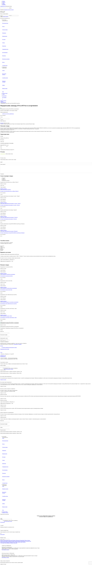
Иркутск (26, 540)
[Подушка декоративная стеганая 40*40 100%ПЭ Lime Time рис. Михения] (9, 231)
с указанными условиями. (17, 344)
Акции (3, 94)
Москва (1, 540)
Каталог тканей (4, 93)
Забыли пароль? (5, 16)
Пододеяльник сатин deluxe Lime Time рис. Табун (8, 317)
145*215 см (4, 113)
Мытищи (12, 541)
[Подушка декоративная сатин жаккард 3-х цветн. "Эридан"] (10, 203)
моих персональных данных (8, 521)
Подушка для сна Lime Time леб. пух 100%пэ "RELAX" (9, 191)
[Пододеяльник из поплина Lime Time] (7, 274)
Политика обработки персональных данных (9, 347)
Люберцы (9, 541)
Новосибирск (23, 541)
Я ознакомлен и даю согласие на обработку (10, 368)
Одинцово (27, 541)
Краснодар (2, 541)
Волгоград (10, 540)
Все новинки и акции (5, 549)
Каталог (1, 345)
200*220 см (12, 113)
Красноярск (6, 541)
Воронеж (14, 540)
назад (3, 438)
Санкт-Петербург (6, 540)
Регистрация (2, 534)
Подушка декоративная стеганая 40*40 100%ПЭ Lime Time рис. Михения (12, 232)
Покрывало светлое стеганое (9, 9)
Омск (30, 541)
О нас (1, 352)
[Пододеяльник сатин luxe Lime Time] (8, 288)
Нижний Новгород (18, 541)
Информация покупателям (4, 349)
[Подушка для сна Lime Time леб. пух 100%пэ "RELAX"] (5, 189)
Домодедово (18, 540)
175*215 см (8, 113)
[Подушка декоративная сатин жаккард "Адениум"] (9, 217)
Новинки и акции (5, 512)
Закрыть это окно (3, 379)
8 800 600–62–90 (3, 6)
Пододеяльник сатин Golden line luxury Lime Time (8, 303)
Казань (29, 540)
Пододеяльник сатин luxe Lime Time (6, 289)
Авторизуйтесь (2, 153)
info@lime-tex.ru (3, 356)
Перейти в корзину (3, 188)
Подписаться (2, 522)
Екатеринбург (22, 540)
